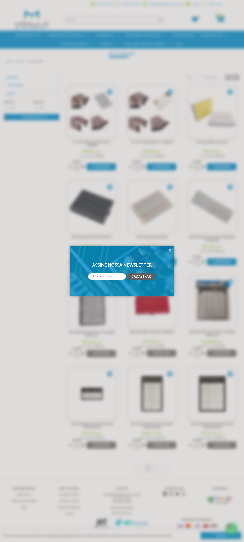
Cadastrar (141, 276)
